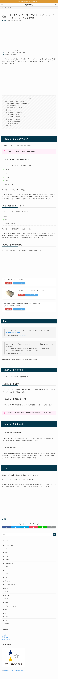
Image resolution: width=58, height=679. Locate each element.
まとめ (9, 125)
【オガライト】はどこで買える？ (16, 101)
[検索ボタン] (56, 4)
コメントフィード (7, 637)
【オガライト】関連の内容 (14, 119)
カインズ (6, 549)
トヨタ (6, 574)
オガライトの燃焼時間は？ (16, 121)
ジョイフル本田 (8, 563)
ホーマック (7, 591)
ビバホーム (7, 581)
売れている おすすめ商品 (16, 107)
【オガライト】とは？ (15, 114)
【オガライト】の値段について (17, 116)
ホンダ (6, 588)
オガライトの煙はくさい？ (16, 123)
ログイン (4, 634)
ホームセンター (8, 595)
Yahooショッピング (19, 283)
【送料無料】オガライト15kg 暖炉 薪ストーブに (30, 290)
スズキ (6, 566)
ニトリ (6, 577)
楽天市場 (9, 283)
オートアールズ (8, 545)
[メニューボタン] (2, 4)
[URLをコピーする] (51, 527)
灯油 (5, 620)
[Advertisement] (29, 34)
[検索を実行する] (54, 534)
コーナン (6, 559)
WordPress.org (6, 639)
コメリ (6, 556)
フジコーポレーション (10, 584)
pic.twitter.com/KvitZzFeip (13, 332)
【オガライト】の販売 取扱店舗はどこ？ (19, 103)
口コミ (9, 110)
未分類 (6, 616)
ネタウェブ (29, 5)
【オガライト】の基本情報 (14, 112)
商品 (5, 20)
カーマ (6, 552)
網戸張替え (7, 623)
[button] (6, 527)
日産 (5, 613)
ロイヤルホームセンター (11, 606)
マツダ (6, 598)
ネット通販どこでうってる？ (17, 105)
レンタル (6, 602)
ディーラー (7, 570)
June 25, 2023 (22, 335)
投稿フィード (6, 636)
